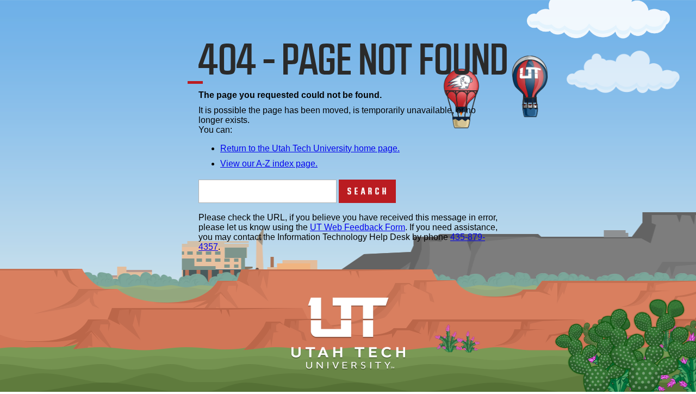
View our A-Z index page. (269, 163)
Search (368, 191)
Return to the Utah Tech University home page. (310, 148)
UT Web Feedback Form (357, 227)
